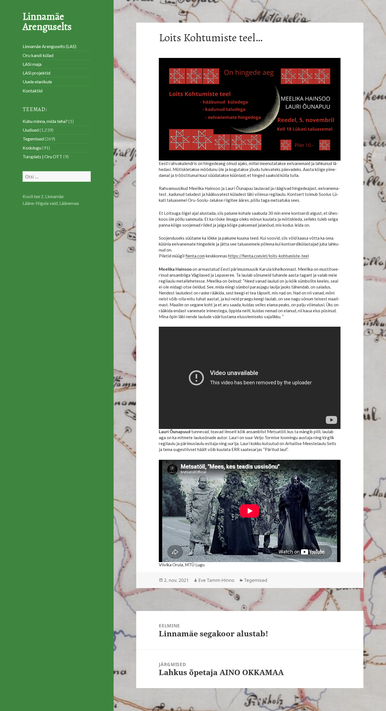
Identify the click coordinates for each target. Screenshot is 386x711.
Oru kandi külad (38, 55)
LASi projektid (36, 72)
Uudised (31, 130)
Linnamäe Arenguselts (47, 21)
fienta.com (195, 255)
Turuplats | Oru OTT (42, 156)
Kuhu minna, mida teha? (45, 121)
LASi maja (32, 64)
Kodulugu (32, 147)
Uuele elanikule (37, 81)
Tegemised (33, 138)
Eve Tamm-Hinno (216, 580)
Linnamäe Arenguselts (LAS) (49, 46)
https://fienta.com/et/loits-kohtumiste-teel (268, 255)
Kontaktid (32, 90)
